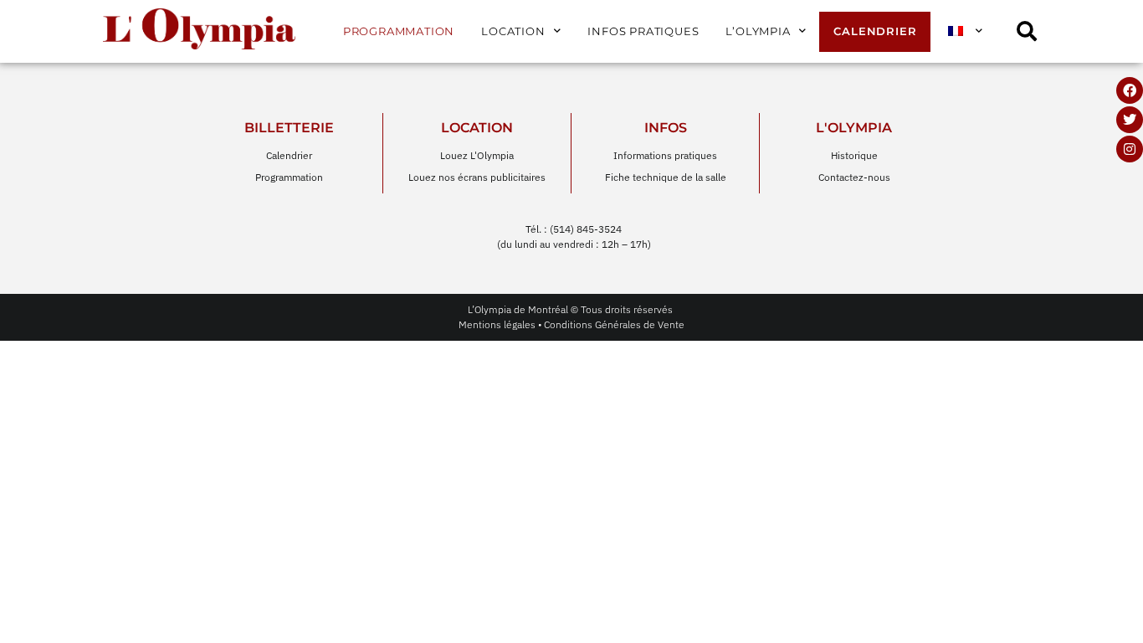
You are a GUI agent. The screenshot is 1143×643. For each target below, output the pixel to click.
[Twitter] (1129, 119)
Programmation (398, 31)
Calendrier (874, 31)
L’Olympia (757, 31)
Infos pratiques (643, 31)
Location (513, 31)
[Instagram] (1129, 149)
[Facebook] (1129, 90)
